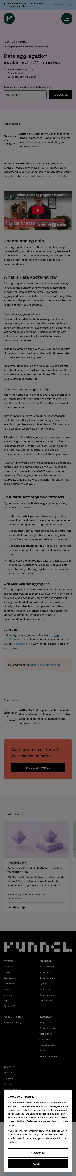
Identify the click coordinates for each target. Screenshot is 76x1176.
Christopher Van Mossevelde (51, 133)
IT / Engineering (47, 977)
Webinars (43, 1050)
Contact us (9, 1078)
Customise (38, 1153)
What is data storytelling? (45, 665)
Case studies (45, 1033)
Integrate (8, 989)
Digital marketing (47, 966)
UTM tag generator (48, 1056)
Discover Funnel (38, 767)
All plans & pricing (12, 1022)
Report (7, 1000)
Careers (7, 1084)
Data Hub (8, 972)
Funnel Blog (10, 41)
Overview (8, 966)
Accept (38, 1163)
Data (22, 41)
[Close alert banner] (70, 4)
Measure (8, 994)
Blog (41, 1022)
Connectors (9, 977)
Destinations (10, 983)
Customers (44, 1039)
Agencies (43, 983)
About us (8, 1072)
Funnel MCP (9, 1006)
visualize (19, 643)
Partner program (47, 994)
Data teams (44, 972)
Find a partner (46, 1000)
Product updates (47, 1045)
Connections (45, 989)
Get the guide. (57, 4)
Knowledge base (47, 1028)
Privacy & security (12, 1089)
